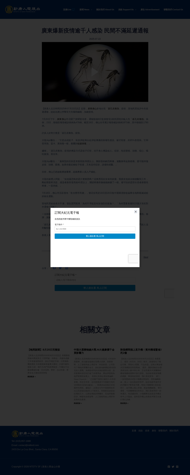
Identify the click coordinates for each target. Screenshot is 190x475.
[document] (95, 237)
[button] (136, 212)
